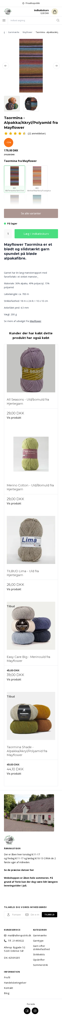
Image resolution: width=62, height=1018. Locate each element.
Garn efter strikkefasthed (41, 947)
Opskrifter (39, 959)
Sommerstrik (40, 964)
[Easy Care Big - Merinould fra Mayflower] (31, 628)
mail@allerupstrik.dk (18, 935)
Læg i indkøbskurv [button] (36, 234)
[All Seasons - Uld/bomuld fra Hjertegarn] (31, 371)
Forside (31, 1004)
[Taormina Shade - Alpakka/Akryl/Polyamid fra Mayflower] (31, 718)
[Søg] (58, 20)
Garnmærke (40, 935)
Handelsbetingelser (15, 982)
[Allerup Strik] (8, 11)
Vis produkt (14, 417)
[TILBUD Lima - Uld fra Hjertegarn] (31, 542)
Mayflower (35, 321)
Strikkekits (39, 954)
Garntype (38, 940)
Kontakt (8, 987)
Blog (6, 993)
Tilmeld (49, 914)
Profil (7, 977)
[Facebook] (27, 1011)
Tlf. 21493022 (16, 940)
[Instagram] (35, 1011)
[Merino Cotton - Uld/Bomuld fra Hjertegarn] (31, 456)
